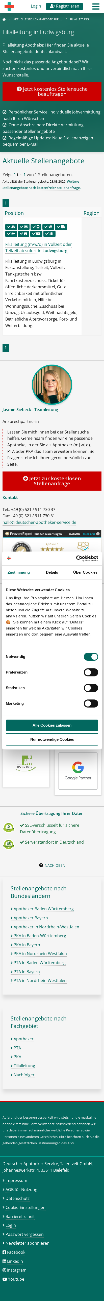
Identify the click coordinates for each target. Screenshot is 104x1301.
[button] (95, 8)
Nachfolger (24, 1075)
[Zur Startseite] (4, 19)
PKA (17, 1056)
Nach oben (55, 865)
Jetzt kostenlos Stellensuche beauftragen (55, 91)
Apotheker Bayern (30, 918)
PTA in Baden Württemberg (39, 962)
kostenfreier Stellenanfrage (58, 187)
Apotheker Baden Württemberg (43, 909)
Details (52, 572)
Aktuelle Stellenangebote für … (38, 19)
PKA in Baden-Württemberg (39, 935)
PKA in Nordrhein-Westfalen (40, 953)
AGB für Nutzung (21, 1189)
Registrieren (67, 6)
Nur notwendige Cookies (52, 739)
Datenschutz (18, 1198)
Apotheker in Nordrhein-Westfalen (46, 927)
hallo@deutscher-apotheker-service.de (39, 522)
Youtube (16, 1279)
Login (36, 6)
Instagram (17, 1270)
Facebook (16, 1252)
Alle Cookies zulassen (52, 725)
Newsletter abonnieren (27, 1243)
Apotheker (23, 1039)
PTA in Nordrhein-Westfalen (40, 980)
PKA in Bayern (26, 945)
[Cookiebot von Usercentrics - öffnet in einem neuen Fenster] (76, 558)
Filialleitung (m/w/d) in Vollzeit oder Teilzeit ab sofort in (38, 248)
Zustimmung (19, 572)
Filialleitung (24, 1066)
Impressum (16, 1180)
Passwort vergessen (25, 1234)
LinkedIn (15, 1261)
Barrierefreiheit (20, 1216)
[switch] (91, 672)
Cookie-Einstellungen (25, 1207)
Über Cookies (85, 572)
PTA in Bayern (26, 971)
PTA (17, 1048)
